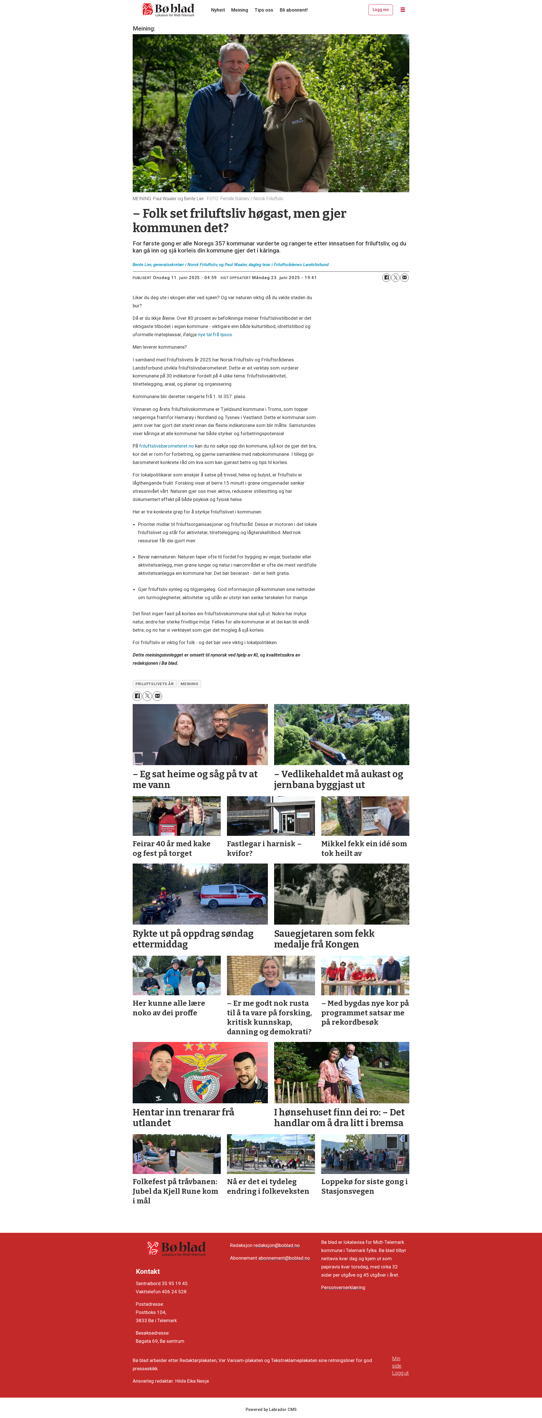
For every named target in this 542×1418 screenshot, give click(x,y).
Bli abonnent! (294, 10)
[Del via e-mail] (404, 277)
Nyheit (218, 10)
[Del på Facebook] (386, 277)
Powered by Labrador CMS (271, 1409)
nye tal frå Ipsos (215, 334)
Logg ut (400, 1373)
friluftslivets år (155, 683)
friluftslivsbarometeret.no (166, 446)
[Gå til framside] (169, 10)
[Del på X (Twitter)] (395, 277)
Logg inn (381, 9)
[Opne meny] (403, 10)
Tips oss (263, 10)
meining (189, 683)
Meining (239, 10)
